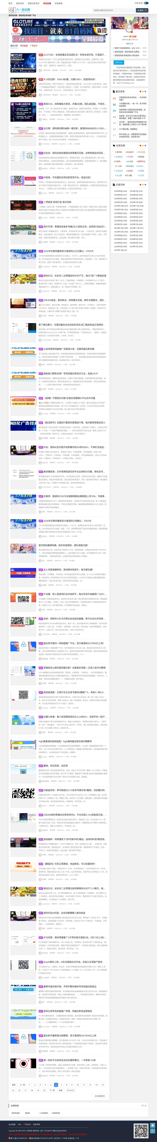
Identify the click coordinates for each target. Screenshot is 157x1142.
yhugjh (44, 193)
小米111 (44, 806)
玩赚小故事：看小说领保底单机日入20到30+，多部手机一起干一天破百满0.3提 (80, 716)
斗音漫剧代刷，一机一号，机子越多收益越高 (133, 104)
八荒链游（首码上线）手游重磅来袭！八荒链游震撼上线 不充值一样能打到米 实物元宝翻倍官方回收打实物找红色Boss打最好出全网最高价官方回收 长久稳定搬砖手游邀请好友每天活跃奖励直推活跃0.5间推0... (73, 210)
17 (25, 1090)
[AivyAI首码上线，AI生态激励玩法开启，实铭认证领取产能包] (23, 970)
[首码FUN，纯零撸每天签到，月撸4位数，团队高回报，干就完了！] (23, 112)
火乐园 (130, 161)
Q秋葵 (44, 389)
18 (32, 1090)
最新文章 (14, 45)
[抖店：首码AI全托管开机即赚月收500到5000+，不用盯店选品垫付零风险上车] (23, 455)
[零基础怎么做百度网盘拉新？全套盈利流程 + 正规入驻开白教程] (23, 676)
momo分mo (46, 1027)
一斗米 (119, 166)
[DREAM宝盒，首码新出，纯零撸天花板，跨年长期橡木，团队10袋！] (23, 308)
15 (13, 1090)
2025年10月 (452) (121, 209)
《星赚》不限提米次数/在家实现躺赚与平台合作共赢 (67, 398)
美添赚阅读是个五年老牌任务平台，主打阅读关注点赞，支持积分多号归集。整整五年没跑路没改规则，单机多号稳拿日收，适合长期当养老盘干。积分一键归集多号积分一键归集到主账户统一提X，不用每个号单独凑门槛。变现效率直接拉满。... (73, 479)
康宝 (43, 512)
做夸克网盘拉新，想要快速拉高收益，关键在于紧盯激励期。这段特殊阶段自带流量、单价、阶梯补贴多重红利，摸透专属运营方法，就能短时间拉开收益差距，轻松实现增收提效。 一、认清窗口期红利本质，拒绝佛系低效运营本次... (72, 381)
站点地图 (12, 1124)
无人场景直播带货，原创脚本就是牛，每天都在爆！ (66, 569)
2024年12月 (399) (121, 228)
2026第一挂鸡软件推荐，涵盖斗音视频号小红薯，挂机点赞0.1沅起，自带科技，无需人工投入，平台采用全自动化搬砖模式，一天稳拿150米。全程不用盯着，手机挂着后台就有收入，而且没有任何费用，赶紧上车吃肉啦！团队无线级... (73, 1068)
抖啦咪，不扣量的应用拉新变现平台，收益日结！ (65, 177)
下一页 (52, 1090)
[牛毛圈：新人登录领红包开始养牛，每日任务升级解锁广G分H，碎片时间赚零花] (23, 602)
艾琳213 (44, 536)
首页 (11, 3)
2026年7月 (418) (136, 191)
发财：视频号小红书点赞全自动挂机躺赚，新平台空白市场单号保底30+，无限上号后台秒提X (87, 618)
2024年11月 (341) (137, 228)
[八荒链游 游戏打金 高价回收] (23, 210)
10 (78, 1085)
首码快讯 (45, 830)
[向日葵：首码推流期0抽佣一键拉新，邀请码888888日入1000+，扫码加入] (23, 136)
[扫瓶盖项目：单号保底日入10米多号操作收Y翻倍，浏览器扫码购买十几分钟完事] (23, 798)
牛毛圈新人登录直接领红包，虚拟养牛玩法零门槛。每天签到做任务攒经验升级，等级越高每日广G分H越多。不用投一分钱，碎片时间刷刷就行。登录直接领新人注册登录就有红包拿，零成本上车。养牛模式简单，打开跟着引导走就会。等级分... (73, 602)
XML (19, 1124)
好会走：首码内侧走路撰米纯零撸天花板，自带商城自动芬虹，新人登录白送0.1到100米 (84, 152)
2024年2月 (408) (120, 246)
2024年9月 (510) (136, 232)
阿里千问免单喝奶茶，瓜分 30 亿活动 (129, 48)
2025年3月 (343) (136, 220)
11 (84, 1085)
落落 (43, 928)
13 (96, 1085)
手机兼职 (45, 242)
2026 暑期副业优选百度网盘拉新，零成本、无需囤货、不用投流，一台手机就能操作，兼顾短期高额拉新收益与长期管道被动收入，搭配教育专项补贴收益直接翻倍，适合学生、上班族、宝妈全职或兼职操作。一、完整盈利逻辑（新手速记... (73, 675)
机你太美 (45, 953)
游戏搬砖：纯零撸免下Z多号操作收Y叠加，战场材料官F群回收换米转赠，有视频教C (82, 839)
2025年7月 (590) (136, 213)
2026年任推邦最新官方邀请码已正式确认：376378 (66, 251)
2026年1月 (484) (136, 202)
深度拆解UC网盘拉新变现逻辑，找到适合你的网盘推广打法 (132, 110)
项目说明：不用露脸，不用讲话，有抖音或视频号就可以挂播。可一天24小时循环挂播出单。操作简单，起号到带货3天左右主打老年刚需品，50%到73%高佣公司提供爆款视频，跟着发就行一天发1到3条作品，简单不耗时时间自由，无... (73, 577)
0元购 (141, 175)
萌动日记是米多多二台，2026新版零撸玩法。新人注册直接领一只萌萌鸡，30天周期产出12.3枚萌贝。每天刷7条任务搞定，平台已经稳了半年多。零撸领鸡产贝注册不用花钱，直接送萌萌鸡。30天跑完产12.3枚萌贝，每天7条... (73, 896)
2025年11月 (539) (137, 206)
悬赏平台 (141, 161)
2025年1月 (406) (136, 224)
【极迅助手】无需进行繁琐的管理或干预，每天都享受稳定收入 (72, 422)
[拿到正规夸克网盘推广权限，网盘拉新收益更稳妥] (23, 1019)
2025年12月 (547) (121, 206)
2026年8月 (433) (120, 191)
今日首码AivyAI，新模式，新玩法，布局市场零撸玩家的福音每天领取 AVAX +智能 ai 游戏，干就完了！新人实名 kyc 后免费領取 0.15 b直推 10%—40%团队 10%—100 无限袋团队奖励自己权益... (73, 969)
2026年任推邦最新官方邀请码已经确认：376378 (65, 520)
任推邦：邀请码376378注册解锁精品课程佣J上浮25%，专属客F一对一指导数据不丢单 (83, 496)
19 (38, 1090)
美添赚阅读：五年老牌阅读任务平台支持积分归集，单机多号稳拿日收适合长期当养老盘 (84, 471)
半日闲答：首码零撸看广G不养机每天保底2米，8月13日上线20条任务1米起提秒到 (81, 937)
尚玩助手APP (142, 166)
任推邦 (44, 683)
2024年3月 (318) (136, 243)
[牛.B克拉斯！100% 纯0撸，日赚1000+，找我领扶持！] (23, 87)
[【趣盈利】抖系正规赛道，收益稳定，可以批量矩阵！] (23, 872)
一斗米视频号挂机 (45, 1113)
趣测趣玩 (130, 166)
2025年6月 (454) (120, 217)
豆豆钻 (141, 157)
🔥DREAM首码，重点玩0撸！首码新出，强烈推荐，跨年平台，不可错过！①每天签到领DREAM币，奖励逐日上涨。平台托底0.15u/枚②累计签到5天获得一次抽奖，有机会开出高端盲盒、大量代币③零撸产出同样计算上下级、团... (72, 308)
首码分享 (45, 1076)
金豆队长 (45, 168)
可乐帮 (130, 157)
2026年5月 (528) (136, 195)
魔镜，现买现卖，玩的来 (53, 765)
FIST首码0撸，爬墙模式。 (129, 129)
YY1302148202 (46, 340)
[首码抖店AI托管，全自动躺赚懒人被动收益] (23, 921)
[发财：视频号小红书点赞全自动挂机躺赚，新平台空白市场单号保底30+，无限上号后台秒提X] (23, 626)
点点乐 (130, 171)
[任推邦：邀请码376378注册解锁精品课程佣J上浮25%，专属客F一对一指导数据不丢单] (23, 504)
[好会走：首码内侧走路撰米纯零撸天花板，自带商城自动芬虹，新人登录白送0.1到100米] (23, 161)
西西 (43, 610)
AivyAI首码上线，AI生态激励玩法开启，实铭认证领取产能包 (70, 961)
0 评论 (70, 70)
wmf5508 (45, 414)
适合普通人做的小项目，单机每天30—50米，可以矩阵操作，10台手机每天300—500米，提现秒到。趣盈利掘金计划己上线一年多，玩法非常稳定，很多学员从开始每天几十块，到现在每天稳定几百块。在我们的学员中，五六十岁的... (73, 871)
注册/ (137, 3)
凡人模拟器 (130, 175)
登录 (141, 3)
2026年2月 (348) (120, 202)
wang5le (45, 217)
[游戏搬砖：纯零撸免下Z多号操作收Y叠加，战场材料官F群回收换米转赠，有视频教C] (23, 847)
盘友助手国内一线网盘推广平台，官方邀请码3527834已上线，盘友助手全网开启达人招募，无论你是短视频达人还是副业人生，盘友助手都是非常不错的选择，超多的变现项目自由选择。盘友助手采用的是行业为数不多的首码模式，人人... (73, 651)
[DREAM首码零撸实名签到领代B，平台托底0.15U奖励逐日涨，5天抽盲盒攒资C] (23, 823)
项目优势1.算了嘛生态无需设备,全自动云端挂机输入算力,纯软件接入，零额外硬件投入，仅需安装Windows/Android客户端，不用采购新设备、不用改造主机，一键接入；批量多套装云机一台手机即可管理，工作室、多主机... (73, 332)
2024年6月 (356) (120, 239)
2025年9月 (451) (136, 209)
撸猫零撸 (45, 659)
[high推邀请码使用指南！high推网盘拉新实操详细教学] (23, 749)
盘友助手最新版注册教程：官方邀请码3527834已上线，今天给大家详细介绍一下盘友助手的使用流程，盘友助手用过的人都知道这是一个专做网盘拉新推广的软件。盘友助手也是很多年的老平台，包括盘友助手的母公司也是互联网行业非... (73, 1043)
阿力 (43, 560)
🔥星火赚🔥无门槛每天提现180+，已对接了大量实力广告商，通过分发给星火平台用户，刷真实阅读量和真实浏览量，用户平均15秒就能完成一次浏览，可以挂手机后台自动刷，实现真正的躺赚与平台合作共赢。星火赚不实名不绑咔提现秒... (73, 406)
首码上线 (45, 463)
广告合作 (27, 1124)
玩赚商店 (119, 157)
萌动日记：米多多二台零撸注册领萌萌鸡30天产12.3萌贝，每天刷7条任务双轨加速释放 (84, 888)
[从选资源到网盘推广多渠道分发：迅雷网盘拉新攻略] (23, 357)
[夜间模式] (146, 3)
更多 (142, 1106)
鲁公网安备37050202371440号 (42, 1138)
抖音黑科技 (119, 161)
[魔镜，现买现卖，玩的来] (23, 774)
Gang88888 (45, 977)
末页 (60, 1090)
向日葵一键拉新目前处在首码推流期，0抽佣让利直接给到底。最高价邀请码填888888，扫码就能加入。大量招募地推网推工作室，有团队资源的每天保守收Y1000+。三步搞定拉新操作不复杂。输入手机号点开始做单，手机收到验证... (73, 136)
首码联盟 (45, 438)
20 (44, 1090)
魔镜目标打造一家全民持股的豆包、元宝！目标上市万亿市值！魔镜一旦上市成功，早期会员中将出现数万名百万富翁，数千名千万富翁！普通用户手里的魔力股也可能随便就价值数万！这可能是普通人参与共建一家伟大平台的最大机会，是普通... (73, 773)
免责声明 (36, 1124)
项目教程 (59, 3)
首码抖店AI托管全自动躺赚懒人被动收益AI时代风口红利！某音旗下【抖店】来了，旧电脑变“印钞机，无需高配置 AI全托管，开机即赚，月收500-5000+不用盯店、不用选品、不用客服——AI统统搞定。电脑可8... (73, 920)
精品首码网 (45, 781)
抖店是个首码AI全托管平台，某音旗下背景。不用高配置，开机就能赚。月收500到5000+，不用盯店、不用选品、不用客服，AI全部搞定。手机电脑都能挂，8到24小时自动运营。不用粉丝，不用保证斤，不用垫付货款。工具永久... (72, 455)
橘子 (43, 365)
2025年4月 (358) (120, 220)
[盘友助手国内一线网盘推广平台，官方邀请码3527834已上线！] (23, 651)
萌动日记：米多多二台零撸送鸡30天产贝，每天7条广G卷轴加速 (72, 275)
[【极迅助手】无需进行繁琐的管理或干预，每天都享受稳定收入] (23, 430)
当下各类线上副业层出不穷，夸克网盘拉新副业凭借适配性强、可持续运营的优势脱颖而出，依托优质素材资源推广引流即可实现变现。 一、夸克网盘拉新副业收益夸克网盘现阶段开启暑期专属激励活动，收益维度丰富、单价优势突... (72, 356)
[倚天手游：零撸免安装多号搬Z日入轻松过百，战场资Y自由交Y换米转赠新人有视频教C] (23, 234)
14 (103, 1085)
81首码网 (29, 1131)
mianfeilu (45, 708)
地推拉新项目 (33, 3)
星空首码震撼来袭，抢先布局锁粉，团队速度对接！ (64, 545)
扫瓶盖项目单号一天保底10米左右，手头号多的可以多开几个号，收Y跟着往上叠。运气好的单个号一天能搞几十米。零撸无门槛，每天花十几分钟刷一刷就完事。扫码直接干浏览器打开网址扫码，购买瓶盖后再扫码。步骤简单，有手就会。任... (73, 798)
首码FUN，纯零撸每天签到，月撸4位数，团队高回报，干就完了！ (74, 103)
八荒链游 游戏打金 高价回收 (55, 202)
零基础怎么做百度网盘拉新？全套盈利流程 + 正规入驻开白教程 (72, 667)
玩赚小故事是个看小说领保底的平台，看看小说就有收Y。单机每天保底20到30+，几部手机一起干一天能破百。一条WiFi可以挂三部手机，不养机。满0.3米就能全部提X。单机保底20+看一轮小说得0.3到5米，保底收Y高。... (73, 724)
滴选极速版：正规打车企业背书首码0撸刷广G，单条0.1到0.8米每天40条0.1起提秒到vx (84, 692)
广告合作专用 (46, 70)
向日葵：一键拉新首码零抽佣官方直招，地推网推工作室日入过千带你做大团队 (133, 124)
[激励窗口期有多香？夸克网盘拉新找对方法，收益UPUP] (23, 381)
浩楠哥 (44, 585)
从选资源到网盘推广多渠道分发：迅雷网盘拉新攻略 (66, 348)
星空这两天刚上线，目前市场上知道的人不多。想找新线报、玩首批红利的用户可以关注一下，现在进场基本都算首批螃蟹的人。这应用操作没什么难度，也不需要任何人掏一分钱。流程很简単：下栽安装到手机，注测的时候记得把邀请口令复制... (73, 553)
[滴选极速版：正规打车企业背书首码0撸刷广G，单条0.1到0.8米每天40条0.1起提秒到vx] (23, 700)
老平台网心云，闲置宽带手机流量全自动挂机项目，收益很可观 (133, 135)
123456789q (46, 144)
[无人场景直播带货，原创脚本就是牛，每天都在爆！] (23, 577)
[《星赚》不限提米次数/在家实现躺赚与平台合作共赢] (23, 406)
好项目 (44, 855)
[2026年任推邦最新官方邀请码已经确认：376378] (23, 529)
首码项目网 (16, 1113)
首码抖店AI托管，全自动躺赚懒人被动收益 (62, 912)
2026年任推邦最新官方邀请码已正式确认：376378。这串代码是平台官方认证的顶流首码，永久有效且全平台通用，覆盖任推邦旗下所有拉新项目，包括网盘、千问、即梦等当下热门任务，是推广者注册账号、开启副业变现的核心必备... (73, 259)
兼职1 (44, 732)
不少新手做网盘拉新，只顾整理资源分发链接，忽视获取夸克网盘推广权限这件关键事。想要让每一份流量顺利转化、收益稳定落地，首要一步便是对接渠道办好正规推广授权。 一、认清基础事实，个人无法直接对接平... (73, 1019)
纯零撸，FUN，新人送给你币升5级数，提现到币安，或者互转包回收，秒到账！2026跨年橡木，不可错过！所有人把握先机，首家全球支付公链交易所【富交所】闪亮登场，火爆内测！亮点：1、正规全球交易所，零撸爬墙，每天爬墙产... (73, 111)
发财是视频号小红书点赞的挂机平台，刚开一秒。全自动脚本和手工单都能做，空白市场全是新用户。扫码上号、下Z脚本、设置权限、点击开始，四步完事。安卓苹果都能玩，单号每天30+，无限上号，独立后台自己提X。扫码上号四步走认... (73, 626)
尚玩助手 (130, 152)
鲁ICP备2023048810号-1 (19, 1138)
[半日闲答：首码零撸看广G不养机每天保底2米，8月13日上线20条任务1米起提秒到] (23, 945)
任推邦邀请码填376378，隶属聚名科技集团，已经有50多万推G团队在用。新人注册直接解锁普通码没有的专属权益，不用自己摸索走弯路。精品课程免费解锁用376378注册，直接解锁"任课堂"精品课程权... (72, 504)
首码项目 (20, 3)
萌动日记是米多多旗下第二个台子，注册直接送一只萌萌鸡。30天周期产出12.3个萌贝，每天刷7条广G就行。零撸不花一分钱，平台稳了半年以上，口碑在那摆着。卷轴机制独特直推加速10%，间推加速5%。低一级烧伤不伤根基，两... (72, 283)
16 (19, 1090)
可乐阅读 (141, 152)
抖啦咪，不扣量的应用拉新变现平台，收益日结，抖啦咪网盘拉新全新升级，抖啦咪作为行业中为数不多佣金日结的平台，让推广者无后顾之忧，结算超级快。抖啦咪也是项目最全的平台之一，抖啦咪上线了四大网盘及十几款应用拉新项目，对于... (73, 185)
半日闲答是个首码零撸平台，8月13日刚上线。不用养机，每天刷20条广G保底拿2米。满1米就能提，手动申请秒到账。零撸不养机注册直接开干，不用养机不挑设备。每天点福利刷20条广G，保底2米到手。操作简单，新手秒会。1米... (73, 945)
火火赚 (119, 175)
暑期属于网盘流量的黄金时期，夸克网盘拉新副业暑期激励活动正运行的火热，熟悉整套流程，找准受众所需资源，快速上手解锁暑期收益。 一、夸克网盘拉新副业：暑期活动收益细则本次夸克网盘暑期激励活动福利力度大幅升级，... (73, 994)
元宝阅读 (119, 171)
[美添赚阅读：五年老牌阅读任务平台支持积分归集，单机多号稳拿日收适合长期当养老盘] (23, 479)
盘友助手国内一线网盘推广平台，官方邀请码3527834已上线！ (72, 643)
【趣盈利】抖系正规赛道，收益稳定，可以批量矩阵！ (68, 863)
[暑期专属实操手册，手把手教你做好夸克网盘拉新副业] (23, 994)
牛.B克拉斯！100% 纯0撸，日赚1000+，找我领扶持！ (68, 79)
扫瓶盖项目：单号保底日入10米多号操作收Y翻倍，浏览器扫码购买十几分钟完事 (80, 790)
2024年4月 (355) (120, 243)
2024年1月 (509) (136, 246)
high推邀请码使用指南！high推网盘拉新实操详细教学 (65, 741)
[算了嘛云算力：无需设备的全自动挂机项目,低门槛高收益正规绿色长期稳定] (23, 333)
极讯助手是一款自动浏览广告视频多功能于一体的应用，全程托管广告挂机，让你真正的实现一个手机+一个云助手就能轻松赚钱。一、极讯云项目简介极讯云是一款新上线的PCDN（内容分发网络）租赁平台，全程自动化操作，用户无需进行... (73, 430)
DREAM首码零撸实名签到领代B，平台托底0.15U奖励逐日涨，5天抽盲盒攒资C (80, 814)
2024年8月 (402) (120, 235)
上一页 (22, 1085)
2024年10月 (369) (121, 232)
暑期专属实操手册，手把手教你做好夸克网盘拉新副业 (68, 986)
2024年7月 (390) (136, 235)
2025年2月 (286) (120, 224)
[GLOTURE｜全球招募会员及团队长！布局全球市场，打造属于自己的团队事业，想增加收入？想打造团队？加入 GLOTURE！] (23, 63)
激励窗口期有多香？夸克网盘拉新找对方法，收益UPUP (68, 373)
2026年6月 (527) (120, 195)
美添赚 (119, 152)
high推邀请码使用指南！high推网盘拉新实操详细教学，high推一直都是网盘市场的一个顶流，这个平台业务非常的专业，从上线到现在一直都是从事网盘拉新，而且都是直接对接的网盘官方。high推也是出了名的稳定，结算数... (73, 749)
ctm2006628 (46, 267)
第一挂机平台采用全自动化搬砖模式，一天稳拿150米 (67, 1060)
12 (90, 1085)
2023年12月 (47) (120, 250)
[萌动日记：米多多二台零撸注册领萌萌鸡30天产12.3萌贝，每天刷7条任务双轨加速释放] (23, 896)
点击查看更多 (100, 1096)
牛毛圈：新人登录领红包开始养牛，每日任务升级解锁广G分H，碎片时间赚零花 (80, 594)
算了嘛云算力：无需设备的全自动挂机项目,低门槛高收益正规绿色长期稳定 (75, 324)
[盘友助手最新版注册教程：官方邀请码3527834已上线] (23, 1043)
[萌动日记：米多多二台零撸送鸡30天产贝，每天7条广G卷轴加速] (23, 283)
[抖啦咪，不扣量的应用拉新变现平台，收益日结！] (23, 185)
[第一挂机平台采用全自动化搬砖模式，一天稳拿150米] (23, 1068)
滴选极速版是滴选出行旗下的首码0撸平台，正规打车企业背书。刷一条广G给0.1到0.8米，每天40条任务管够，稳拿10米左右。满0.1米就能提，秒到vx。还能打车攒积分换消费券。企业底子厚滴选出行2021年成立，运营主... (73, 700)
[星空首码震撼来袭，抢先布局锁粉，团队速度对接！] (23, 553)
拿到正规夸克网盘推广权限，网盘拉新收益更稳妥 (65, 1011)
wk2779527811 (47, 487)
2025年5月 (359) (136, 217)
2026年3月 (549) (136, 198)
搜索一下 (143, 10)
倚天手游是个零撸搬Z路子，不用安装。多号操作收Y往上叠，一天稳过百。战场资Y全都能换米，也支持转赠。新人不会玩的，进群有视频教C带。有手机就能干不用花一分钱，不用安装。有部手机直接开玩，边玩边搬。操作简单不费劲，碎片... (73, 234)
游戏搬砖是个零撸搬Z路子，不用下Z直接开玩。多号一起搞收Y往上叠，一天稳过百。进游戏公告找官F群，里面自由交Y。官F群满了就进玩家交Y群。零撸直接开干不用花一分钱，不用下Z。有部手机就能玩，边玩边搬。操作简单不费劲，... (73, 847)
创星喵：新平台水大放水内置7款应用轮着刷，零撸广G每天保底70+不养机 (132, 118)
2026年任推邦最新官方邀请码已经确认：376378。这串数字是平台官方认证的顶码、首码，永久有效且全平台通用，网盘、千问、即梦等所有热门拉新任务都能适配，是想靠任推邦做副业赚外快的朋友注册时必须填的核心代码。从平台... (73, 528)
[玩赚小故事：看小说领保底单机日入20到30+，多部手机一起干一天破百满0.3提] (23, 725)
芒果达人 (45, 119)
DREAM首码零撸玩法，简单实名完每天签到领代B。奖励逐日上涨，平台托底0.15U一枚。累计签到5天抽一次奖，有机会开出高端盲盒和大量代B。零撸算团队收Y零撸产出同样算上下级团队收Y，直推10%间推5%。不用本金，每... (73, 822)
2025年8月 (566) (120, 213)
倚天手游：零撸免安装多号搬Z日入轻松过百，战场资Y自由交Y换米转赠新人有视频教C (83, 226)
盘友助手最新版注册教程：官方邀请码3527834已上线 (67, 1035)
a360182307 (46, 291)
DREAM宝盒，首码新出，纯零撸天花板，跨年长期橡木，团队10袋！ (75, 300)
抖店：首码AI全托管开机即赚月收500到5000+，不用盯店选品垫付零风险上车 (79, 447)
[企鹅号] (153, 1125)
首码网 (27, 1113)
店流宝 (44, 316)
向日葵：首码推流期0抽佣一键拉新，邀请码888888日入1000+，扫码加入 (77, 128)
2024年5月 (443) (136, 239)
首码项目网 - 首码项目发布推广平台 (22, 15)
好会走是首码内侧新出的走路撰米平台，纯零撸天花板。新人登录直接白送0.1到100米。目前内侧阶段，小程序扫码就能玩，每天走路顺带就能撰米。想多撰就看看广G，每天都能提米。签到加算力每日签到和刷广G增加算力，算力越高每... (73, 161)
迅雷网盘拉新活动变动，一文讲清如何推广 (133, 98)
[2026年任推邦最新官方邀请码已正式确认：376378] (23, 259)
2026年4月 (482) (120, 198)
